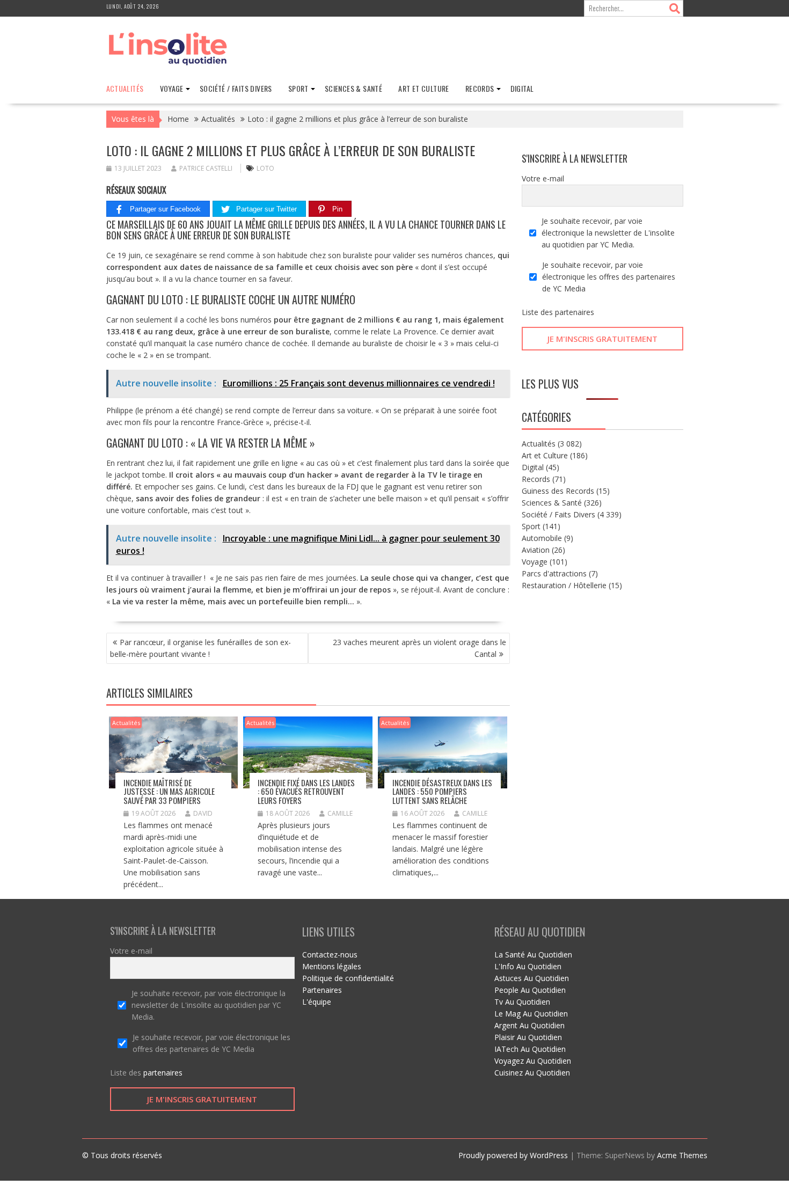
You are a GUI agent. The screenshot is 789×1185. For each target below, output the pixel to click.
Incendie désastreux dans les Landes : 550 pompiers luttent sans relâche (442, 791)
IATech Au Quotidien (530, 1049)
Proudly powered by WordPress (513, 1155)
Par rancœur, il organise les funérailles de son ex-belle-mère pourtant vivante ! (200, 648)
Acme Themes (682, 1155)
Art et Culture (423, 88)
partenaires (574, 312)
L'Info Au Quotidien (527, 966)
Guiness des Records (558, 491)
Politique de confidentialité (348, 978)
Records (479, 88)
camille (340, 813)
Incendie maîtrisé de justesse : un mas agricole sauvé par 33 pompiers (169, 791)
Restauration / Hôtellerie (564, 585)
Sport (298, 88)
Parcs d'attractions (554, 573)
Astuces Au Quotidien (531, 978)
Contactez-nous (329, 954)
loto (265, 168)
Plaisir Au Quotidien (528, 1037)
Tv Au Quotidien (522, 1002)
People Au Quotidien (530, 990)
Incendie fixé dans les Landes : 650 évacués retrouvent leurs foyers (306, 791)
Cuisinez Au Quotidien (532, 1072)
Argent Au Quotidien (529, 1025)
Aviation (536, 550)
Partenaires (322, 990)
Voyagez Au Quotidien (532, 1061)
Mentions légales (331, 966)
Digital (522, 88)
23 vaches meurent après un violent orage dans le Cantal (419, 648)
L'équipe (316, 1002)
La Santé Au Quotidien (533, 954)
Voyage (172, 88)
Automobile (542, 538)
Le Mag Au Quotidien (531, 1013)
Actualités (125, 88)
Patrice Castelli (205, 168)
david (203, 813)
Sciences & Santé (353, 88)
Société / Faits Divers (236, 88)
